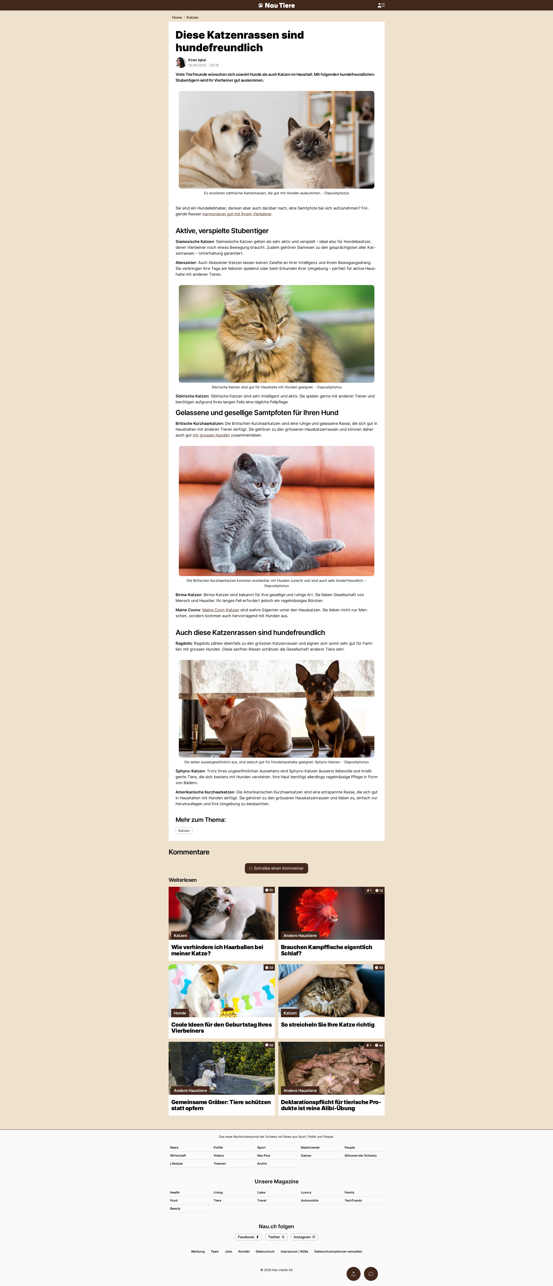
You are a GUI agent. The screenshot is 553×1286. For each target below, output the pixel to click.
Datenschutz (265, 1251)
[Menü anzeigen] (381, 5)
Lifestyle (176, 1163)
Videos (219, 1155)
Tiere (217, 1200)
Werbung (198, 1251)
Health (175, 1192)
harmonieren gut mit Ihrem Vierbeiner (237, 214)
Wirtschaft (178, 1155)
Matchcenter (310, 1147)
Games (306, 1155)
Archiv (262, 1163)
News (174, 1147)
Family (349, 1192)
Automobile (309, 1200)
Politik (218, 1147)
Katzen (192, 17)
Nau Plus (263, 1155)
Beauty (175, 1208)
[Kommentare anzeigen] (371, 1274)
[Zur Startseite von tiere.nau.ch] (276, 5)
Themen (220, 1163)
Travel (261, 1200)
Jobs (228, 1251)
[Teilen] (353, 1274)
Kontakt (244, 1251)
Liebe (261, 1192)
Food (174, 1200)
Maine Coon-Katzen (220, 610)
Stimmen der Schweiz (361, 1155)
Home (177, 17)
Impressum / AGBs (294, 1251)
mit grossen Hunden (211, 435)
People (350, 1147)
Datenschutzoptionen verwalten (338, 1251)
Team (215, 1251)
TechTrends (353, 1200)
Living (218, 1192)
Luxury (306, 1192)
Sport (261, 1147)
